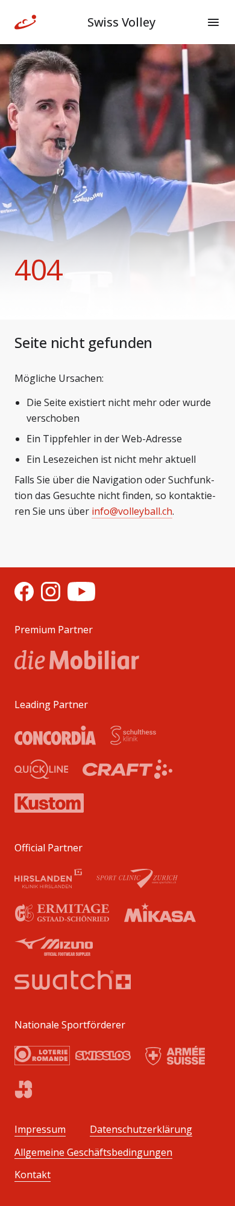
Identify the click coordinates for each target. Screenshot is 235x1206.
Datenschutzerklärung (141, 1129)
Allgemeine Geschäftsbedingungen (93, 1152)
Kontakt (32, 1175)
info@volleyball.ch (132, 511)
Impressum (40, 1129)
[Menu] (213, 22)
